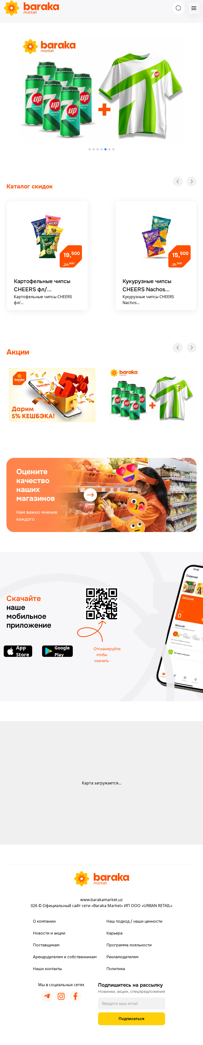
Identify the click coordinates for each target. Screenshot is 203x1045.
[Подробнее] (52, 395)
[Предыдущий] (178, 348)
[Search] (178, 8)
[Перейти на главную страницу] (101, 879)
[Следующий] (192, 348)
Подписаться (131, 1018)
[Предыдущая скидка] (178, 181)
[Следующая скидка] (192, 181)
